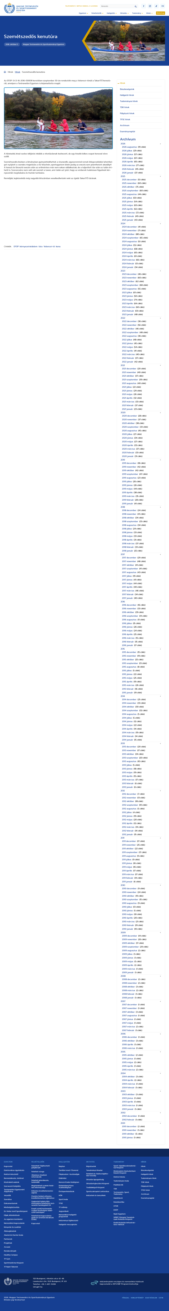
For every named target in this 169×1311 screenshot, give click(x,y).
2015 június (127, 674)
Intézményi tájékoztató (68, 1221)
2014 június (127, 721)
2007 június (127, 1019)
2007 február (128, 1030)
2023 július (127, 292)
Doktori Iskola (119, 1177)
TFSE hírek (125, 119)
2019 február (128, 500)
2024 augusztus (129, 241)
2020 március (128, 449)
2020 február (128, 453)
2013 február (128, 783)
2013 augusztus (129, 761)
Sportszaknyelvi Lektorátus (97, 1191)
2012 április (127, 823)
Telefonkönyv (70, 6)
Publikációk (118, 1185)
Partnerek (8, 1239)
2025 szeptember (130, 191)
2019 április (127, 492)
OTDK (116, 1206)
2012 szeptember (130, 805)
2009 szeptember (130, 947)
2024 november (129, 230)
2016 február (128, 642)
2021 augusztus (129, 383)
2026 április (127, 162)
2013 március (128, 780)
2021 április (127, 398)
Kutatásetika (119, 1202)
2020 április (127, 445)
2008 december (129, 979)
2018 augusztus (129, 525)
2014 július (127, 718)
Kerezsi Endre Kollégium (69, 1182)
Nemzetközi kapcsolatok (14, 1223)
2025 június (127, 202)
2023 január (127, 314)
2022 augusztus (129, 336)
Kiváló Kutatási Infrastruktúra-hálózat (125, 1223)
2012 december (129, 794)
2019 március (128, 496)
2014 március (128, 733)
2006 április (127, 1044)
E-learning (93, 6)
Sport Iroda (63, 1199)
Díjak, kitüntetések (12, 1215)
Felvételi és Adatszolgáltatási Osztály (97, 1175)
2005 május (127, 1062)
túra (41, 246)
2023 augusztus (129, 289)
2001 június (127, 1138)
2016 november (129, 609)
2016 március (128, 638)
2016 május (127, 631)
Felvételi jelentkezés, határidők (40, 1181)
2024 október (128, 234)
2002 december (129, 1116)
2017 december (129, 558)
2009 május (127, 961)
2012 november (129, 798)
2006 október (128, 1041)
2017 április (127, 587)
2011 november (129, 845)
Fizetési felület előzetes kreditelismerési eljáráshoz (42, 1197)
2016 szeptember (130, 616)
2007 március (128, 1027)
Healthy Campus (11, 1255)
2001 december (129, 1126)
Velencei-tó (49, 246)
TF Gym (7, 1259)
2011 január (127, 882)
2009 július (127, 954)
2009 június (127, 958)
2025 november (129, 183)
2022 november (129, 325)
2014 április (127, 729)
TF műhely (63, 1207)
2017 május (127, 583)
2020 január (127, 456)
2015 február (128, 689)
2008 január (128, 998)
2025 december (129, 180)
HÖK (60, 1195)
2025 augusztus (129, 194)
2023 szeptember (130, 285)
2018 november (129, 514)
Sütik (161, 1298)
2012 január (127, 834)
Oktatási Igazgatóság (95, 1180)
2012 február (128, 831)
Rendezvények (10, 1251)
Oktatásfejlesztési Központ (97, 1183)
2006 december (129, 1037)
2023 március (128, 307)
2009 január (128, 972)
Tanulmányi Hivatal (94, 1170)
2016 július (127, 623)
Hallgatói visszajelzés (68, 1224)
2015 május (127, 678)
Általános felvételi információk (39, 1176)
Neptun (79, 6)
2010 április (127, 918)
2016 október (128, 612)
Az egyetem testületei (13, 1219)
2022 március (128, 354)
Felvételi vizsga (37, 1172)
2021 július (127, 387)
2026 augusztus (129, 147)
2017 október (128, 565)
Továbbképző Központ (95, 1187)
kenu (58, 246)
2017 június (127, 580)
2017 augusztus (129, 572)
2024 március (128, 260)
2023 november (129, 278)
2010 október (128, 896)
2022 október (128, 329)
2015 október (128, 660)
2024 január (127, 267)
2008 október (128, 987)
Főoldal (125, 1298)
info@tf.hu (38, 1287)
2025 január (127, 220)
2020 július (127, 434)
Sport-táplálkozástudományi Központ (125, 1167)
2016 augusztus (129, 620)
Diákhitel (62, 1178)
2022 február (128, 358)
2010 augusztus (129, 903)
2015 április (127, 682)
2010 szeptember (130, 899)
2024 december (129, 227)
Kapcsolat (8, 1166)
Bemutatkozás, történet (14, 1178)
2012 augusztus (129, 809)
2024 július (127, 245)
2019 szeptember (130, 474)
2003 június (127, 1098)
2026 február (128, 169)
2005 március (128, 1070)
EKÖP (116, 1210)
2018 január (127, 551)
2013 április (127, 776)
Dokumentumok (10, 1203)
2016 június (127, 627)
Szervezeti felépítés (12, 1186)
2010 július (127, 907)
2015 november (129, 656)
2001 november (129, 1130)
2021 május (127, 394)
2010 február (128, 925)
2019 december (129, 463)
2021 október (128, 376)
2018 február (128, 547)
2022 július (127, 340)
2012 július (127, 812)
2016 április (127, 634)
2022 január (127, 362)
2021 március (128, 402)
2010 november (129, 892)
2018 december (129, 510)
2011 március (128, 874)
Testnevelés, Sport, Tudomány (121, 1193)
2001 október (128, 1134)
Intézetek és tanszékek (96, 1195)
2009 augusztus (129, 950)
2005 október (128, 1055)
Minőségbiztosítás (11, 1207)
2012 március (128, 827)
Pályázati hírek (127, 113)
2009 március (128, 969)
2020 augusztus (129, 431)
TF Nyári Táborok (11, 1267)
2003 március (128, 1105)
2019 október (128, 470)
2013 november (129, 750)
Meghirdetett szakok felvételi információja (42, 1186)
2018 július (127, 529)
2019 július (127, 481)
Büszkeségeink (127, 89)
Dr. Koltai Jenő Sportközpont (15, 1211)
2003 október (128, 1094)
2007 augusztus (129, 1016)
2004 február (128, 1088)
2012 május (127, 820)
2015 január (127, 693)
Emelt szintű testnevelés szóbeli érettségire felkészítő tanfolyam (42, 1210)
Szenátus (8, 1199)
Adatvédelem (151, 1298)
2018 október (128, 518)
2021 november (129, 372)
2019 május (127, 489)
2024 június (127, 249)
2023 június (127, 296)
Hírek (17, 72)
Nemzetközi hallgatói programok (67, 1216)
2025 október (128, 187)
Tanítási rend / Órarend (68, 1170)
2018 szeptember (130, 521)
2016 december (129, 605)
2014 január (127, 740)
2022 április (127, 351)
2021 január (127, 409)
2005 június (127, 1059)
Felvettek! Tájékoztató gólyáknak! (40, 1167)
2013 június (127, 769)
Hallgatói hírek (127, 95)
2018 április (127, 540)
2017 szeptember (130, 569)
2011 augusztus (129, 856)
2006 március (128, 1048)
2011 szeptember (130, 852)
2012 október (128, 801)
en (163, 6)
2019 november (129, 467)
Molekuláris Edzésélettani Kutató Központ (124, 1172)
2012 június (127, 816)
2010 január (127, 929)
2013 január (127, 787)
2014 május (127, 725)
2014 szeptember (130, 710)
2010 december (129, 888)
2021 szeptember (130, 380)
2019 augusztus (129, 478)
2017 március (128, 591)
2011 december (129, 841)
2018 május (127, 536)
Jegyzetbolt (64, 1211)
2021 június (127, 391)
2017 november (129, 561)
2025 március (128, 213)
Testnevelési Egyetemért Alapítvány (14, 1190)
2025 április (127, 209)
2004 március (128, 1084)
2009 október (128, 943)
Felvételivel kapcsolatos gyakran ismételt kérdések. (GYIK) (42, 1217)
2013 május (127, 772)
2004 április (127, 1080)
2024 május (127, 253)
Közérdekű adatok (11, 1182)
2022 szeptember (130, 332)
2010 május (127, 914)
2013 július (127, 765)
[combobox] (119, 6)
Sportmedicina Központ (14, 1263)
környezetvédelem (28, 246)
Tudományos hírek (129, 101)
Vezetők (7, 1195)
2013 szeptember (130, 758)
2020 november (129, 419)
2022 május (127, 347)
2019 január (127, 504)
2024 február (128, 264)
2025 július (127, 198)
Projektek (8, 1243)
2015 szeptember (130, 663)
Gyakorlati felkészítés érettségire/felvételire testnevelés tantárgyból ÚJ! (43, 1203)
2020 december (129, 416)
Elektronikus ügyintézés (14, 1170)
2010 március (128, 922)
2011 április (127, 871)
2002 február (128, 1120)
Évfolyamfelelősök (66, 1191)
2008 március (128, 990)
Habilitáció (118, 1198)
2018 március (128, 543)
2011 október (128, 849)
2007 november (129, 1008)
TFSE (61, 1203)
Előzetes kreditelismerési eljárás (42, 1192)
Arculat (7, 1247)
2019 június (127, 485)
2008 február (128, 994)
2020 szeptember (130, 427)
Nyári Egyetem (120, 1214)
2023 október (128, 281)
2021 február (128, 405)
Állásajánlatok (10, 1231)
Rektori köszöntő (11, 1174)
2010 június (127, 911)
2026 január (127, 173)
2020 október (128, 423)
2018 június (127, 532)
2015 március (128, 685)
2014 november (129, 703)
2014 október (128, 707)
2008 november (129, 983)
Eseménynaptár (127, 131)
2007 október (128, 1012)
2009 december (129, 936)
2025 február (128, 216)
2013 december (129, 747)
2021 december (129, 369)
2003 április (127, 1102)
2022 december (129, 321)
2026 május (127, 158)
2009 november (129, 939)
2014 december (129, 699)
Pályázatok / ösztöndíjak (69, 1174)
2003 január (127, 1109)
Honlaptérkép (137, 1298)
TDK (115, 1189)
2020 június (127, 438)
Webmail (85, 6)
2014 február (128, 736)
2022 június (127, 343)
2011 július (126, 860)
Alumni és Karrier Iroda (13, 1235)
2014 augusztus (129, 714)
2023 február (128, 311)
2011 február (127, 878)
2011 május (127, 867)
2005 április (127, 1066)
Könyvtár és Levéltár (12, 1227)
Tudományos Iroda (121, 1181)
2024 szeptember (130, 238)
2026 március (128, 165)
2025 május (127, 205)
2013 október (128, 754)
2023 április (127, 303)
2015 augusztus (129, 667)
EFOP (16, 246)
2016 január (127, 645)
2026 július (127, 151)
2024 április (127, 256)
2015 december (129, 652)
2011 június (127, 863)
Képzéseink (91, 1166)
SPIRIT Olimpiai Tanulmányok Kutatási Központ (124, 1218)
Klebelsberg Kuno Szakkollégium (66, 1186)
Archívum (124, 125)
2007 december (129, 1005)
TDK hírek (124, 107)
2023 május (127, 300)
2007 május (127, 1023)
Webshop (160, 13)
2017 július (127, 576)
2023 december (129, 274)
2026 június (127, 154)
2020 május (127, 442)
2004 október (128, 1077)
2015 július (127, 671)
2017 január (127, 598)
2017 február (128, 594)
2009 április (127, 965)
